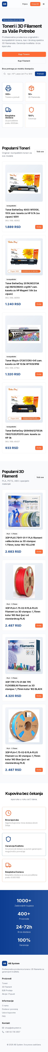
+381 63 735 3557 (12, 1032)
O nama (5, 1005)
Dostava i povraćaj (10, 1009)
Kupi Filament (24, 61)
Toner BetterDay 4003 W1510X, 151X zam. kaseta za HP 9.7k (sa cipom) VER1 (22, 213)
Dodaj (39, 227)
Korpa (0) (35, 4)
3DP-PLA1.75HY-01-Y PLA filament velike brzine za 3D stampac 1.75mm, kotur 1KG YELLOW (23, 541)
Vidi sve (40, 151)
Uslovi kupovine (9, 1013)
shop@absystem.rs (13, 1028)
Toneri (5, 983)
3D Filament (7, 987)
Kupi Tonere (24, 54)
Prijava (25, 4)
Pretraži (40, 74)
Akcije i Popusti (8, 994)
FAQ (4, 1016)
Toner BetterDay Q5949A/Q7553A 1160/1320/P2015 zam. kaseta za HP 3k (23, 434)
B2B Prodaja (7, 990)
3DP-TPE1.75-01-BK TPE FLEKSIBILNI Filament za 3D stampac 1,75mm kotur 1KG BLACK (23, 685)
